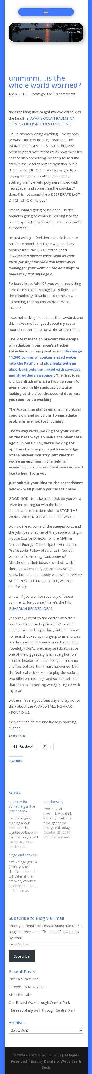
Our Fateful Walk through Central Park (39, 1002)
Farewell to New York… (27, 986)
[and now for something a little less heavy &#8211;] (26, 824)
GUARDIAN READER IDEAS (30, 608)
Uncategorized (41, 94)
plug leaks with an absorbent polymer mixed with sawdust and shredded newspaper (44, 369)
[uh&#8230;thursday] (61, 819)
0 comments (65, 94)
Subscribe (22, 956)
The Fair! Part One (23, 979)
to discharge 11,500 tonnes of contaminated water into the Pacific (45, 357)
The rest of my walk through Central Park (42, 1010)
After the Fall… (20, 994)
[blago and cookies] (26, 873)
